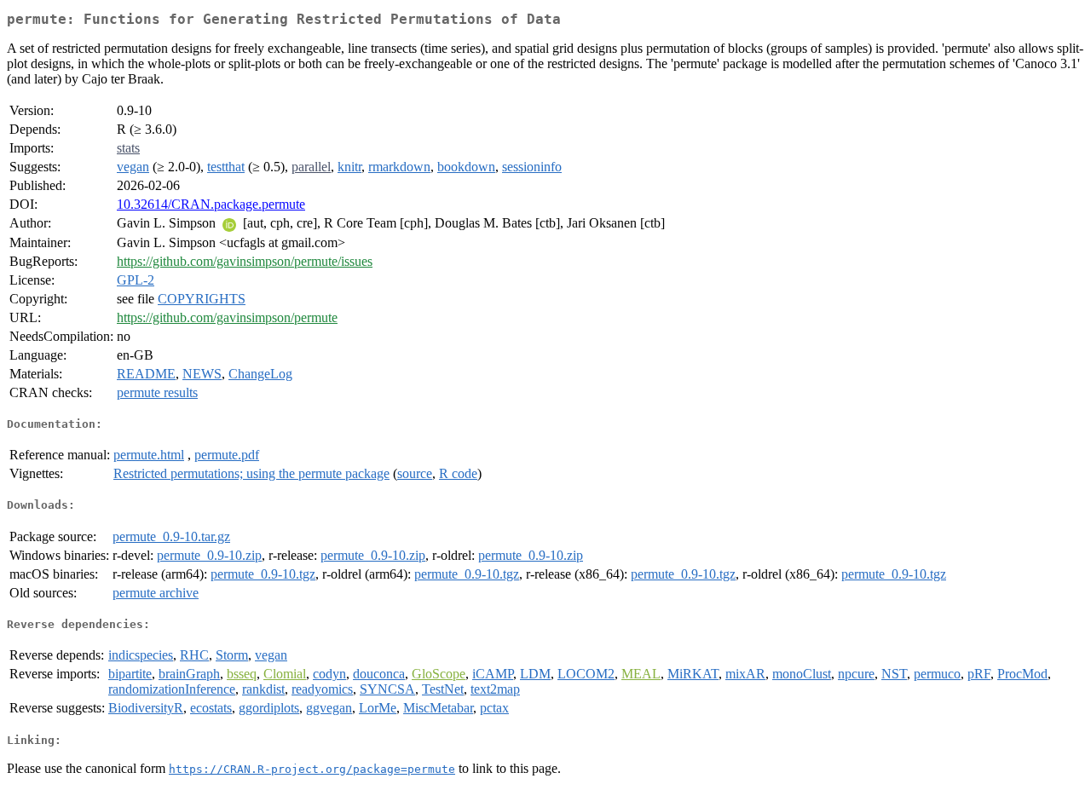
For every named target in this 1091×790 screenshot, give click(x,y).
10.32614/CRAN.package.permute (211, 204)
